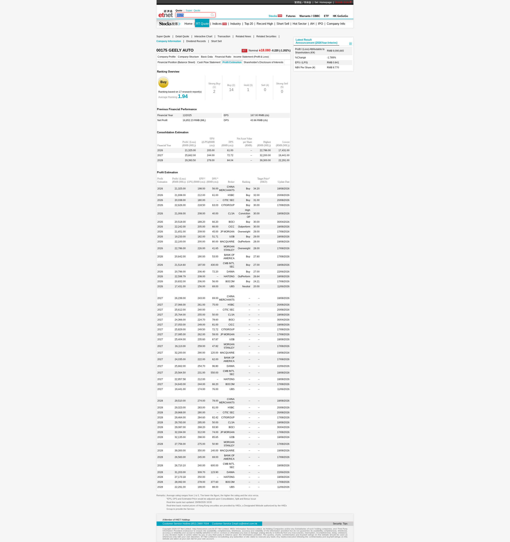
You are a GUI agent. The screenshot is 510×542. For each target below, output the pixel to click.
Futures (290, 16)
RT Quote (202, 23)
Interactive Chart (203, 36)
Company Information (168, 41)
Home (188, 23)
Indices (217, 23)
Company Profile (167, 56)
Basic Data (207, 56)
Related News (243, 36)
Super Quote (193, 10)
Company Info (336, 23)
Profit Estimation (232, 62)
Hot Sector (300, 23)
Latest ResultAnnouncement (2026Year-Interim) (316, 41)
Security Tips (340, 523)
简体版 (307, 2)
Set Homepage (323, 2)
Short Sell (283, 23)
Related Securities (266, 36)
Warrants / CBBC (309, 16)
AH (312, 23)
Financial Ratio (223, 56)
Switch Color (342, 2)
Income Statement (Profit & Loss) (251, 56)
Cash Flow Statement (208, 62)
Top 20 (248, 23)
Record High (265, 23)
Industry (235, 23)
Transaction (224, 36)
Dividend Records (196, 41)
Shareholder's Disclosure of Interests (263, 62)
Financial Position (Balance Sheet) (176, 62)
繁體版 (298, 2)
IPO (320, 23)
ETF (326, 16)
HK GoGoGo (340, 16)
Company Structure (188, 56)
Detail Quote (182, 36)
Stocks (273, 16)
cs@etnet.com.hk (248, 523)
